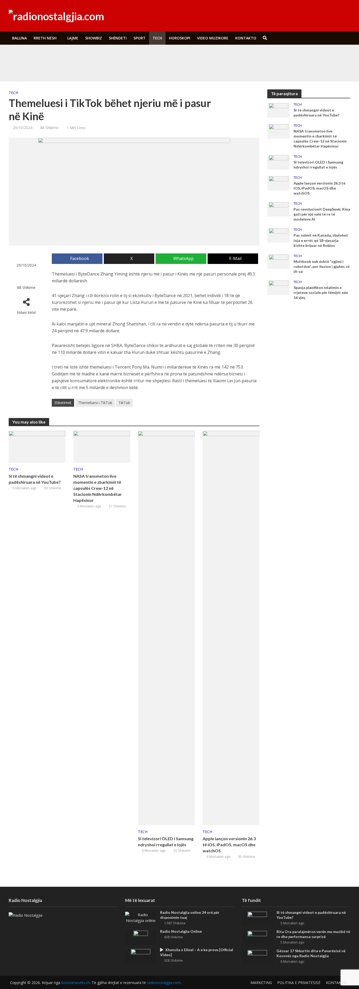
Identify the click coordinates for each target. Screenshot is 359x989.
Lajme (72, 37)
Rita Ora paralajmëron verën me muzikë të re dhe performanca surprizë (137, 68)
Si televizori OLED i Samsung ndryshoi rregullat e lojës (165, 841)
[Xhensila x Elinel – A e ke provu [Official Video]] (140, 955)
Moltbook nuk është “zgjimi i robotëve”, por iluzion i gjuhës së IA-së (322, 266)
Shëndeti (118, 37)
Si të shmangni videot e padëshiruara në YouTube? (121, 56)
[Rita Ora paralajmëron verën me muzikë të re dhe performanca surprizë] (44, 68)
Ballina (19, 37)
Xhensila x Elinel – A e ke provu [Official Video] (196, 952)
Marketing (261, 982)
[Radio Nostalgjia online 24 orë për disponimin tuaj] (140, 917)
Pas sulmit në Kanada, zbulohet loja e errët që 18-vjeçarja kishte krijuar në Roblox (321, 240)
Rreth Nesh (45, 37)
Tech (157, 37)
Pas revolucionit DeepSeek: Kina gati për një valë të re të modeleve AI (322, 214)
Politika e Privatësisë (299, 982)
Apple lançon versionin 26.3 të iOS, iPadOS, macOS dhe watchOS (229, 844)
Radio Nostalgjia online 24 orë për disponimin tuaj (189, 915)
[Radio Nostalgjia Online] (141, 937)
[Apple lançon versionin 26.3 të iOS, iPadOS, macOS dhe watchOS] (231, 627)
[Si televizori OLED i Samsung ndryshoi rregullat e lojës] (166, 627)
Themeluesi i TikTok (95, 402)
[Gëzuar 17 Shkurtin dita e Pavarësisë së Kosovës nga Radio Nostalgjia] (257, 956)
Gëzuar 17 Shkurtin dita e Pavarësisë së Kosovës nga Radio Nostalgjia (310, 953)
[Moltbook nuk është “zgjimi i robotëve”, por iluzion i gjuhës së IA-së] (278, 261)
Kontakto (245, 37)
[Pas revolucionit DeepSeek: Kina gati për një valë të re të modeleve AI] (278, 209)
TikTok (124, 402)
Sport (140, 37)
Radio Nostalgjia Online (181, 931)
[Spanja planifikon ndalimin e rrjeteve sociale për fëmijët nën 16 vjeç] (278, 287)
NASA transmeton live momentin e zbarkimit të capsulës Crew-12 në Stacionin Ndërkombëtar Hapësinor (97, 488)
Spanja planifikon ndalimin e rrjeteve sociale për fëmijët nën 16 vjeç (321, 292)
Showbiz (93, 37)
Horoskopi (179, 37)
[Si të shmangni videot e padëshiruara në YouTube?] (44, 56)
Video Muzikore (212, 37)
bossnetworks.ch (75, 982)
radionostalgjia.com (164, 982)
